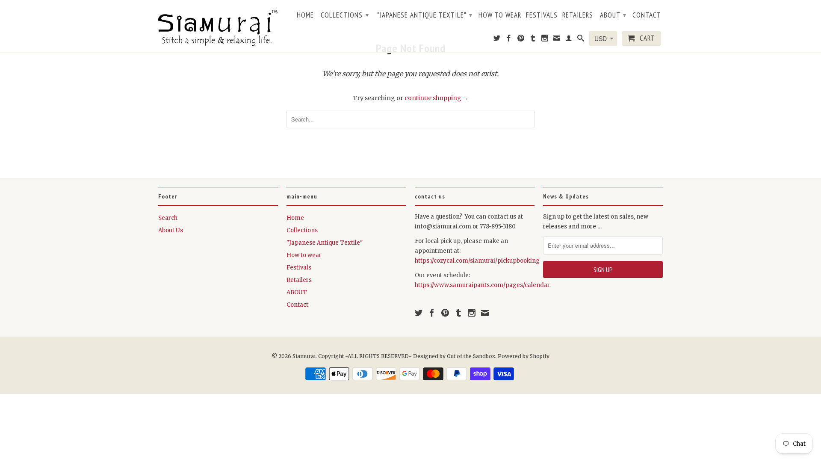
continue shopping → (437, 98)
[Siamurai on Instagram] (545, 40)
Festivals (542, 15)
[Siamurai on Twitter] (497, 40)
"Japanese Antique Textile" (425, 15)
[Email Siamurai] (557, 40)
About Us (170, 230)
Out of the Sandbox (471, 356)
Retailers (577, 15)
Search (167, 218)
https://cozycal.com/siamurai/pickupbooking (477, 260)
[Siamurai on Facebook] (509, 40)
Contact (646, 15)
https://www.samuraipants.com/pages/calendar (482, 285)
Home (305, 15)
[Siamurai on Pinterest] (521, 40)
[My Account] (569, 40)
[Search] (581, 40)
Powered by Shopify (523, 356)
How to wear (499, 15)
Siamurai (304, 356)
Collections (345, 15)
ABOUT (613, 15)
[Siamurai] (218, 26)
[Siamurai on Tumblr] (533, 40)
